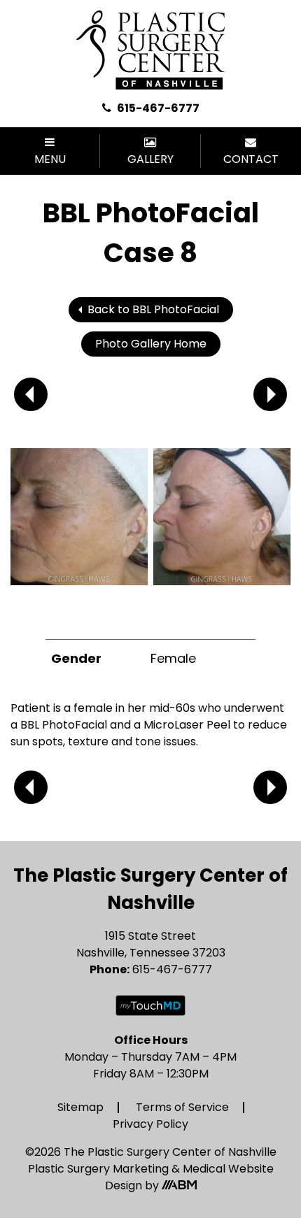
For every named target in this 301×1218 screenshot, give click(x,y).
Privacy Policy (150, 1124)
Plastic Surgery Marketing (100, 1169)
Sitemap (80, 1107)
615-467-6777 (157, 108)
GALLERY (150, 159)
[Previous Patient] (31, 394)
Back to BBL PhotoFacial (153, 309)
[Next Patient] (270, 394)
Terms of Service (182, 1107)
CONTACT (251, 159)
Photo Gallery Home (150, 344)
